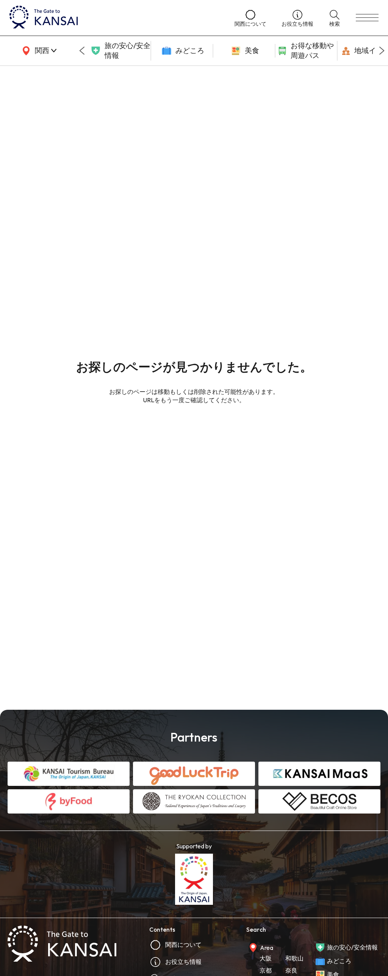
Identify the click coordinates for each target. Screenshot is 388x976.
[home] (114, 18)
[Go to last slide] (82, 51)
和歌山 (294, 958)
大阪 (266, 958)
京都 (266, 970)
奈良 (291, 970)
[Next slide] (382, 51)
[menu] (367, 17)
